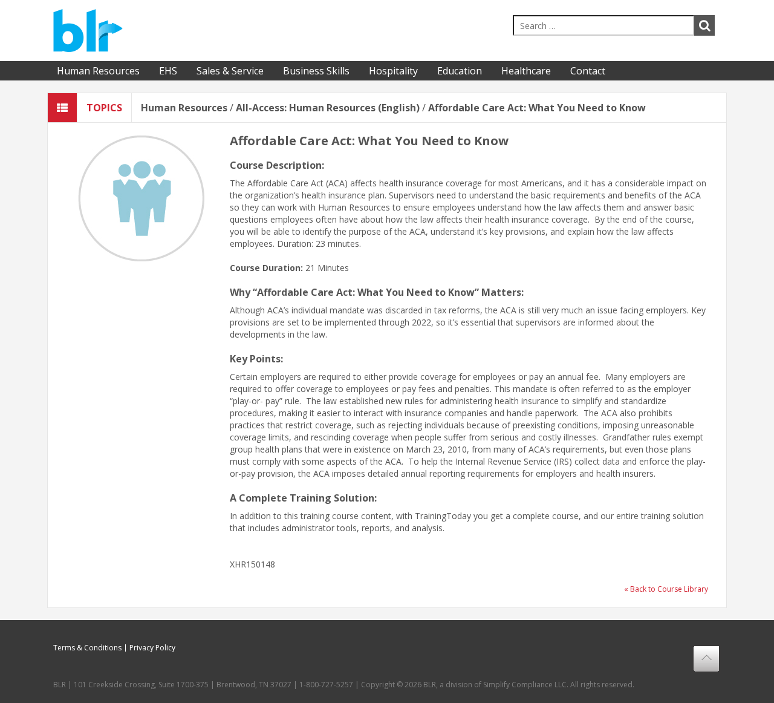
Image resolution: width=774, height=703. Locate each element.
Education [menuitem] (459, 70)
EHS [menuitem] (168, 70)
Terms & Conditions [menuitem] (87, 648)
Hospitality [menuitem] (393, 70)
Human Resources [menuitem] (98, 70)
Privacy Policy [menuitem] (152, 648)
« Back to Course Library (666, 589)
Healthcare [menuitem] (526, 70)
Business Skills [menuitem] (316, 70)
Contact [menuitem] (587, 70)
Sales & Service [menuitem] (230, 70)
